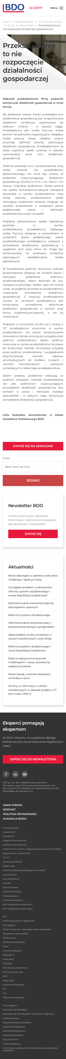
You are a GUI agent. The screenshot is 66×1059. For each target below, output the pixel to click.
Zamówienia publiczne (13, 900)
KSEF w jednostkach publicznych (17, 904)
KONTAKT (9, 809)
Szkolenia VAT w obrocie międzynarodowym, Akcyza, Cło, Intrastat (32, 849)
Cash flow (7, 883)
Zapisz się (33, 534)
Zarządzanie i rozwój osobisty (15, 933)
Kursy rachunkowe (11, 879)
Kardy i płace (8, 980)
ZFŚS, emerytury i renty (13, 972)
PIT (4, 989)
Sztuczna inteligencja (12, 950)
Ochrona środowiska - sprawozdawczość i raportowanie (27, 929)
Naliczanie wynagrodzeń (14, 997)
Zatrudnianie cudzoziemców (15, 967)
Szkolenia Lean (9, 938)
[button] (56, 8)
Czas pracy (7, 963)
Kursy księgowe (10, 1005)
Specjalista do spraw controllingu (17, 1022)
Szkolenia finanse (10, 887)
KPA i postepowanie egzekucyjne (18, 908)
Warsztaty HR (8, 955)
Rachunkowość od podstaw (15, 1009)
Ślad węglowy (9, 925)
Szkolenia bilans (10, 874)
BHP (5, 976)
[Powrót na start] (23, 8)
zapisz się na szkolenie (33, 446)
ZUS (5, 993)
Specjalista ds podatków (13, 1035)
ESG (5, 916)
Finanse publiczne (11, 896)
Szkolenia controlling (12, 891)
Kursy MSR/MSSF (10, 1039)
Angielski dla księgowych (14, 1026)
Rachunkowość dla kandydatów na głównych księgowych (28, 1014)
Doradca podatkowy (12, 1043)
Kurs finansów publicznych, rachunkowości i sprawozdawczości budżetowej (30, 1049)
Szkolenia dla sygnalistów (14, 942)
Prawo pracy (8, 959)
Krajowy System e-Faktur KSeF (16, 853)
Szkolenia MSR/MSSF (12, 862)
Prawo (6, 946)
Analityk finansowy (11, 1018)
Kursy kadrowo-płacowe (13, 984)
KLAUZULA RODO (14, 818)
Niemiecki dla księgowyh (14, 1031)
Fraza (6, 458)
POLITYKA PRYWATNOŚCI (20, 814)
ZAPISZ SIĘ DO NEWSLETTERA (33, 759)
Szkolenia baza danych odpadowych (19, 920)
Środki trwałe (8, 866)
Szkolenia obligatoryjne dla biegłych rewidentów (24, 870)
